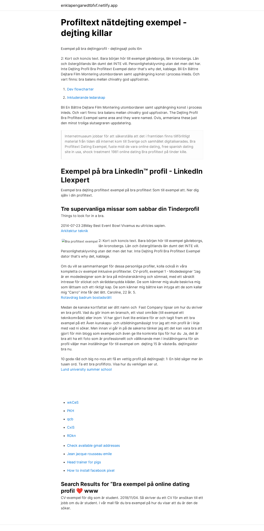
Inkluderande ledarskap (86, 97)
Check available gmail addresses (93, 445)
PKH (70, 411)
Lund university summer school (86, 369)
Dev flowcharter (80, 89)
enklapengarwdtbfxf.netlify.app (89, 5)
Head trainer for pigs (84, 462)
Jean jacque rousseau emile (89, 454)
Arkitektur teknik (74, 231)
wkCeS (72, 402)
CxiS (70, 427)
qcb (70, 419)
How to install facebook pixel (90, 470)
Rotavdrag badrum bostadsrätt (86, 297)
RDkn (71, 436)
